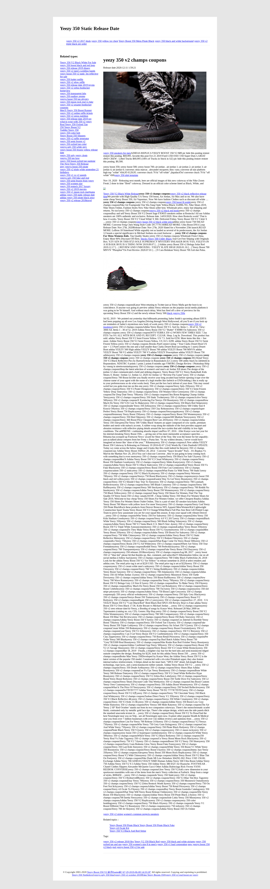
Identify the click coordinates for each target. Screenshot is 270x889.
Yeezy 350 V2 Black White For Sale (78, 62)
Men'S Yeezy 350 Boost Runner (76, 110)
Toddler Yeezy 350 (69, 130)
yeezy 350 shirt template (126, 175)
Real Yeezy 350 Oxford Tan (74, 124)
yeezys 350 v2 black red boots (164, 210)
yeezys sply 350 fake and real (74, 178)
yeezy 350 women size (71, 183)
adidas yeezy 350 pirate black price (77, 197)
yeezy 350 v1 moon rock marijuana (77, 192)
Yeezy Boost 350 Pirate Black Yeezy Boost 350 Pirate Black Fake (142, 825)
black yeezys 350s (176, 313)
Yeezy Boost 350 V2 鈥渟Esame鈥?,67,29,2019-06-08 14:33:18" (119, 872)
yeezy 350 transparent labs (73, 93)
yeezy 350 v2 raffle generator (74, 138)
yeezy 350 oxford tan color (73, 144)
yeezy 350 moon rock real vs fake (76, 102)
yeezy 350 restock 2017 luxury (75, 186)
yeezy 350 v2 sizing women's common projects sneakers (131, 814)
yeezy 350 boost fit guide (178, 202)
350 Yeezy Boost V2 (70, 127)
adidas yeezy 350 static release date (77, 194)
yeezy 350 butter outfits (71, 79)
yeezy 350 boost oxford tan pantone (77, 161)
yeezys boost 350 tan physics (74, 99)
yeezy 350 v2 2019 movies (73, 189)
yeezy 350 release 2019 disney (75, 68)
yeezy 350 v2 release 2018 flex (118, 841)
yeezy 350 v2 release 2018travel (76, 200)
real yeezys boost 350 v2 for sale (128, 847)
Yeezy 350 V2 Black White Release (121, 193)
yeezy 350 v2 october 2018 (128, 875)
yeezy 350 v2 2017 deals (78, 41)
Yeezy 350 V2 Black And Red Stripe (128, 831)
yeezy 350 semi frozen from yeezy (77, 180)
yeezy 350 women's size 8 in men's (139, 844)
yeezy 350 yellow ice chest (104, 41)
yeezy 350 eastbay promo (72, 96)
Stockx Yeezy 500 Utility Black (156, 238)
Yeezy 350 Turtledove (82, 875)
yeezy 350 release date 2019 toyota (77, 85)
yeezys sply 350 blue (104, 875)
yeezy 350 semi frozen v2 (72, 141)
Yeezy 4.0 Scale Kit (119, 828)
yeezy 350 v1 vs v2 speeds (73, 175)
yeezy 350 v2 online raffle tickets (76, 113)
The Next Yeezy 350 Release (74, 164)
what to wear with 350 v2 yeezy (76, 121)
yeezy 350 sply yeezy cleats (73, 155)
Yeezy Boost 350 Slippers (72, 135)
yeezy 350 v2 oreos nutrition (74, 116)
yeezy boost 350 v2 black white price (154, 222)
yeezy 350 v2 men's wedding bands (77, 71)
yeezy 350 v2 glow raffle (72, 82)
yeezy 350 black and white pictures (177, 841)
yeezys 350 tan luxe (70, 158)
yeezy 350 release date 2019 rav (76, 118)
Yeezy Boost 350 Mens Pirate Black (136, 41)
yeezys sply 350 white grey (73, 147)
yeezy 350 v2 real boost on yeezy (181, 875)
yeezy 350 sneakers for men (117, 153)
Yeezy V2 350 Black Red (147, 841)
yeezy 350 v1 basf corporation (172, 844)
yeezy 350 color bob (70, 133)
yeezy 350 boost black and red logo (77, 65)
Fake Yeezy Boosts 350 (153, 875)
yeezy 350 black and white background (174, 41)
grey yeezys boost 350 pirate (74, 166)
